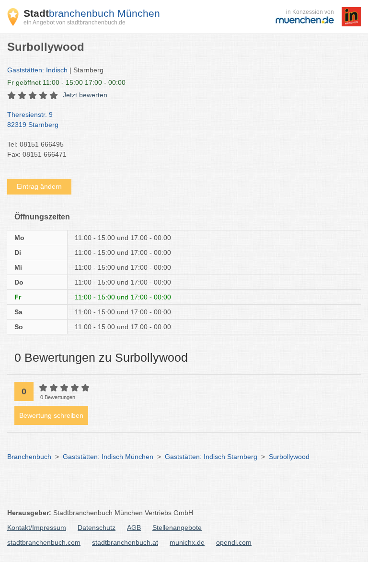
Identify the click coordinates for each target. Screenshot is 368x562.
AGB (134, 527)
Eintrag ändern (39, 186)
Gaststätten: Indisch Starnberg (211, 456)
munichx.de (187, 542)
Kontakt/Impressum (36, 527)
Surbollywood (289, 456)
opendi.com (234, 542)
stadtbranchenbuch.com (43, 542)
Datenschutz (96, 527)
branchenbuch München (91, 13)
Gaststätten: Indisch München (108, 456)
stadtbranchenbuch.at (125, 542)
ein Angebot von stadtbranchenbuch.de (74, 22)
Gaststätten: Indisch (37, 70)
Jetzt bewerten (85, 95)
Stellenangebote (177, 527)
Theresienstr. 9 (32, 119)
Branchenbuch (29, 456)
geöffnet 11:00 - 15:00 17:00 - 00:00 (66, 82)
